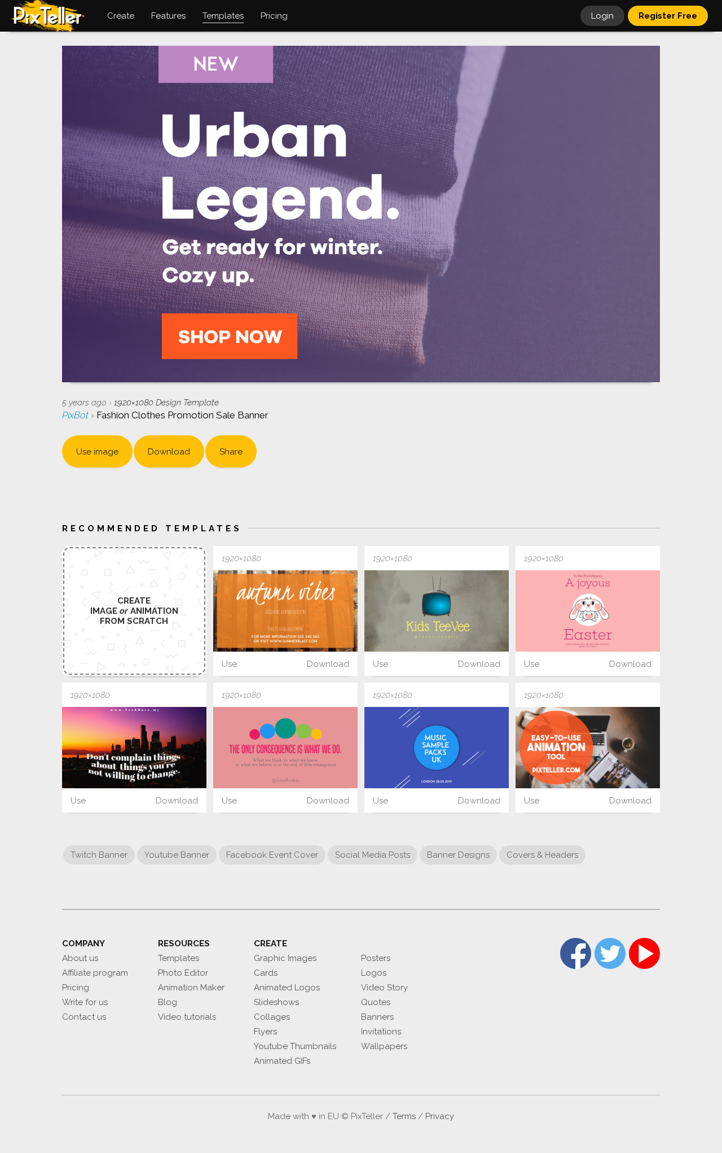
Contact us (84, 1017)
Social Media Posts (372, 855)
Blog (167, 1002)
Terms (404, 1116)
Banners (377, 1017)
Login (602, 16)
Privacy (439, 1116)
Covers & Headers (542, 855)
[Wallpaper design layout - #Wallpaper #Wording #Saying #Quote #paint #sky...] (436, 611)
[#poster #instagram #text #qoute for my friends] (588, 747)
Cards (266, 973)
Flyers (265, 1032)
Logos (373, 973)
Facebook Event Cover (272, 855)
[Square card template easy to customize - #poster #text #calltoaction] (134, 747)
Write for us (85, 1002)
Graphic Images (285, 958)
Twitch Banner (99, 855)
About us (80, 958)
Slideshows (276, 1002)
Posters (375, 958)
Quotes (375, 1002)
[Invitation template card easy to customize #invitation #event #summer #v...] (285, 611)
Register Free (668, 16)
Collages (272, 1017)
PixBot (76, 415)
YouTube (644, 953)
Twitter (610, 953)
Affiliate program (95, 973)
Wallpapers (384, 1046)
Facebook (575, 953)
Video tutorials (187, 1017)
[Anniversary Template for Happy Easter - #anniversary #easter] (588, 611)
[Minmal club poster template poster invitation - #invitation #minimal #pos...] (436, 747)
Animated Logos (287, 987)
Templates (178, 958)
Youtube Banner (176, 855)
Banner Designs (458, 855)
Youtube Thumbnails (295, 1046)
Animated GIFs (282, 1061)
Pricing (75, 987)
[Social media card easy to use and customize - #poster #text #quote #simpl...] (285, 747)
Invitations (381, 1032)
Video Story (384, 987)
